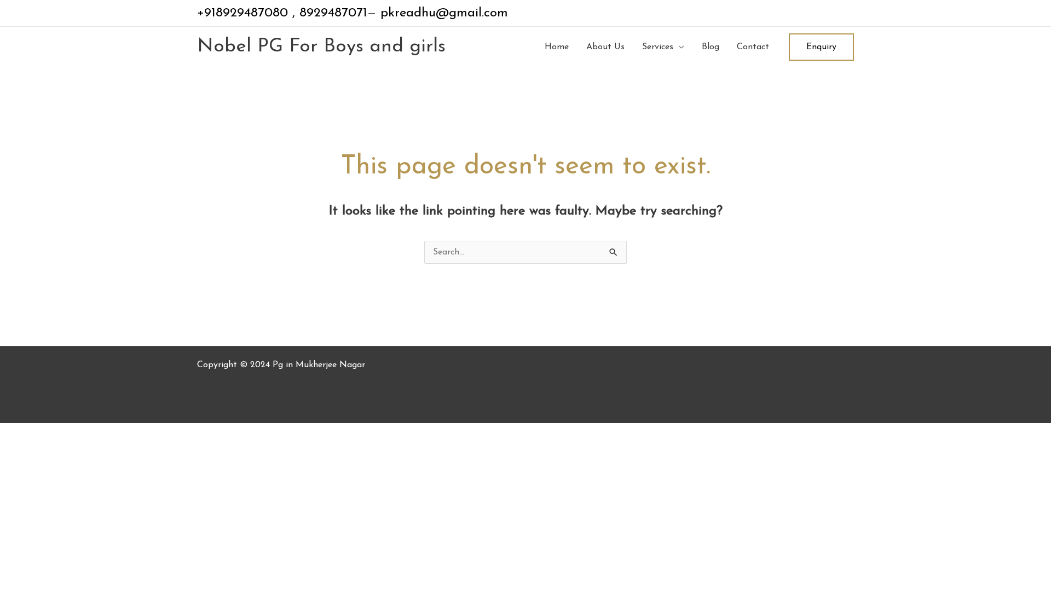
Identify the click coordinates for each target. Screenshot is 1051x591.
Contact (753, 47)
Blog (710, 47)
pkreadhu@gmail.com (442, 13)
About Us (605, 47)
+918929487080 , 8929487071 (282, 13)
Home (557, 47)
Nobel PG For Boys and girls (321, 46)
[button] (821, 47)
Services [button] (657, 47)
